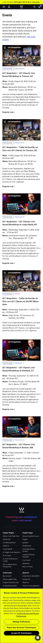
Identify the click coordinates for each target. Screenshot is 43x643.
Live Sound (26, 560)
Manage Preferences (21, 622)
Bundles (25, 542)
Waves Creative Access (30, 536)
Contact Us (26, 579)
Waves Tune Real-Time (11, 536)
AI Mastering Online (10, 586)
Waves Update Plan (10, 579)
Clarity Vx (6, 546)
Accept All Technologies (21, 633)
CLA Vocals (7, 555)
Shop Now (36, 2)
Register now (7, 112)
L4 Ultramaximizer (9, 542)
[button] (38, 638)
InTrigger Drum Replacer (11, 552)
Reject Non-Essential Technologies (21, 627)
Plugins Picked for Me (10, 582)
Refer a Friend (27, 567)
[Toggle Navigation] (3, 6)
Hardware (25, 563)
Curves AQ (6, 539)
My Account (7, 576)
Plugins (25, 539)
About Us (25, 582)
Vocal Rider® (7, 549)
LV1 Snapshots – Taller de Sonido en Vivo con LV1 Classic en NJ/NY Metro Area (20, 301)
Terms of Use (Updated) (30, 586)
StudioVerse (26, 546)
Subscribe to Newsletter (31, 576)
